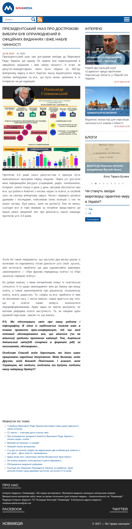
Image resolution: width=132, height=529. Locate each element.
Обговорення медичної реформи (24, 464)
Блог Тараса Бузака (116, 176)
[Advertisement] (41, 396)
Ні (90, 213)
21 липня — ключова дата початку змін (27, 432)
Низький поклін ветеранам (21, 446)
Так (91, 209)
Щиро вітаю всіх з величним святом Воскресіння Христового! (39, 456)
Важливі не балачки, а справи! (23, 443)
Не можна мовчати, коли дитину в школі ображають (34, 460)
